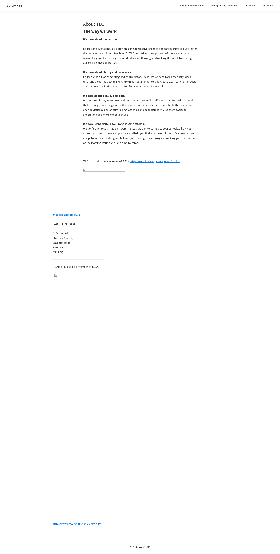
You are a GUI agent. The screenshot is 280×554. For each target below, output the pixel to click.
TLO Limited (13, 6)
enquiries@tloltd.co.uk (66, 215)
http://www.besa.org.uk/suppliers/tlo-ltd (155, 161)
